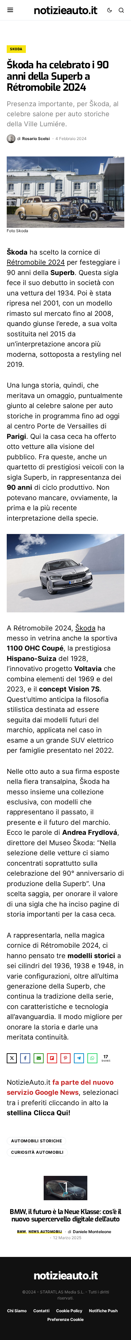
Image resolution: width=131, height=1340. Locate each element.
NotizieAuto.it (65, 10)
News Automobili (45, 1231)
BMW (21, 1231)
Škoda (85, 628)
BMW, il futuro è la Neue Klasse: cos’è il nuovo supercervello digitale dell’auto (65, 1215)
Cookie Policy (69, 1310)
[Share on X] (12, 1058)
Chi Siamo (17, 1310)
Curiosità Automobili (37, 1152)
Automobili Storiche (36, 1140)
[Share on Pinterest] (65, 1058)
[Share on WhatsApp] (92, 1058)
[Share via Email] (39, 1058)
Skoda (16, 49)
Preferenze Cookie (65, 1319)
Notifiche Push (103, 1310)
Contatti (41, 1310)
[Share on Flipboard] (52, 1058)
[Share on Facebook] (25, 1058)
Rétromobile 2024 (36, 262)
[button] (10, 10)
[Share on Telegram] (79, 1058)
